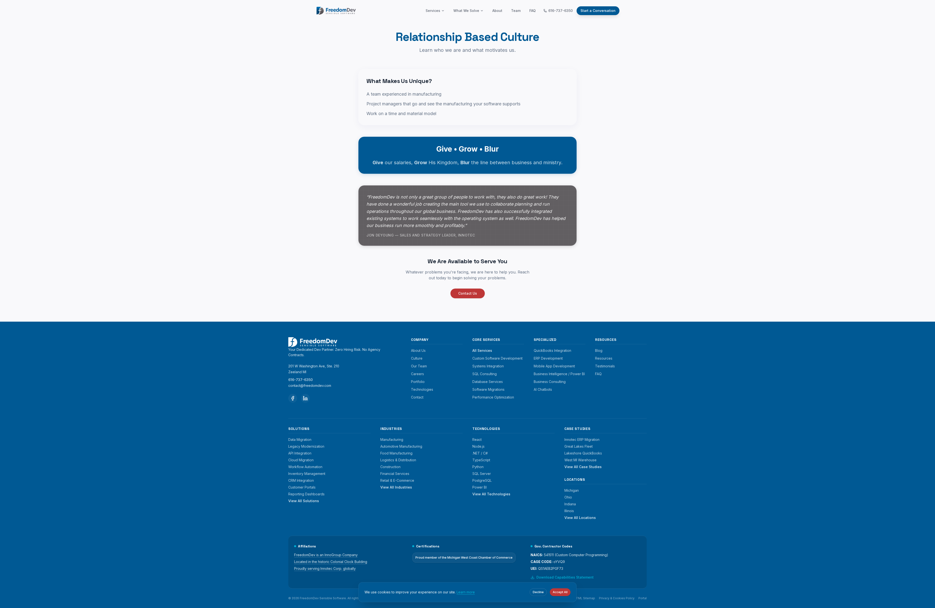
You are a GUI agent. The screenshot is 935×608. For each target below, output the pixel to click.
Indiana (570, 504)
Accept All (560, 592)
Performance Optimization (493, 397)
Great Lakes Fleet (578, 446)
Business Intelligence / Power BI (559, 374)
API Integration (299, 453)
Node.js (478, 446)
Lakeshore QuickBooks (583, 453)
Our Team (419, 366)
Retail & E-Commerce (397, 480)
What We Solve (466, 11)
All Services (482, 350)
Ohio (568, 497)
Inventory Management (306, 474)
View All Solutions (303, 501)
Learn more (466, 592)
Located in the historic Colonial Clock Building (330, 562)
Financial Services (394, 474)
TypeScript (481, 460)
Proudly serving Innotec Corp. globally (325, 568)
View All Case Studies (583, 467)
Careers (417, 374)
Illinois (569, 511)
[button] (467, 293)
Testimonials (605, 366)
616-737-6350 (560, 11)
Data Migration (299, 439)
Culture (416, 358)
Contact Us (467, 293)
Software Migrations (488, 389)
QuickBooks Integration (552, 350)
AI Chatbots (543, 389)
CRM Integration (301, 480)
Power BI (479, 487)
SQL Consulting (484, 374)
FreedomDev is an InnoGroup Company (326, 555)
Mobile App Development (554, 366)
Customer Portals (302, 487)
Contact (417, 397)
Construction (390, 467)
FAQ (532, 11)
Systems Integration (488, 366)
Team (516, 11)
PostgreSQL (482, 480)
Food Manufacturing (396, 453)
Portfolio (418, 382)
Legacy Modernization (306, 446)
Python (478, 467)
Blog (598, 350)
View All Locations (580, 518)
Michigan (571, 490)
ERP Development (548, 358)
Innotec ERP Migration (581, 439)
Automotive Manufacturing (401, 446)
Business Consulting (550, 382)
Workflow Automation (305, 467)
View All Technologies (491, 494)
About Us (418, 350)
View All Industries (396, 487)
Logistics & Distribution (398, 460)
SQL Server (481, 474)
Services (433, 11)
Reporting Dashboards (306, 494)
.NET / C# (480, 453)
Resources (603, 358)
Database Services (487, 382)
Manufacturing (391, 439)
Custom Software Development (497, 358)
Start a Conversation (598, 11)
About (497, 11)
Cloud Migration (301, 460)
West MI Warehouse (580, 460)
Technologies (422, 389)
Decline (538, 592)
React (477, 439)
